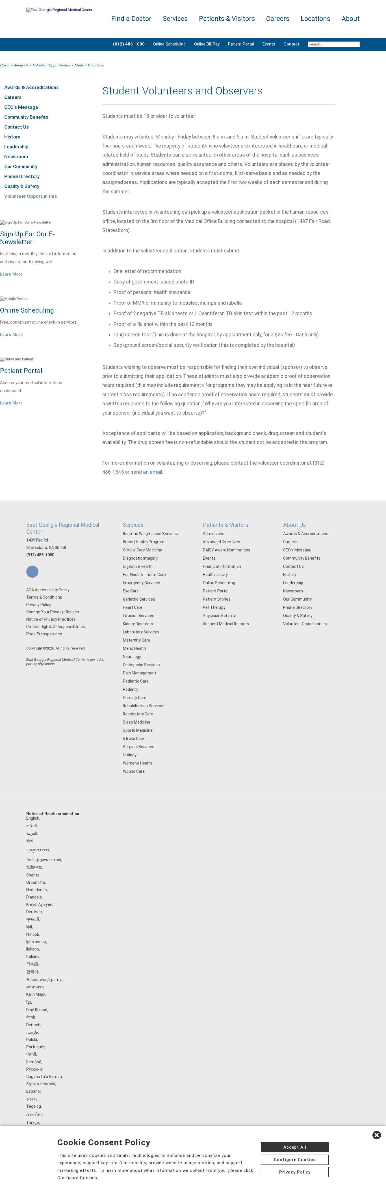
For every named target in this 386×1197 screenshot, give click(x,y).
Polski (31, 1039)
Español (33, 1091)
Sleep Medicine (136, 722)
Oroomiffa (35, 882)
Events (269, 44)
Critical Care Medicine (142, 550)
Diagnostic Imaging (140, 558)
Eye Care (131, 591)
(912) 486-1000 (40, 555)
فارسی (32, 1032)
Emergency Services (141, 583)
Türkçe (32, 1122)
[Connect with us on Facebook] (32, 572)
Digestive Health (138, 566)
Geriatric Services (139, 599)
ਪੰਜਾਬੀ (31, 1054)
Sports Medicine (138, 730)
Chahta (33, 875)
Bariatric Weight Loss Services (150, 533)
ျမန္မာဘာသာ (37, 850)
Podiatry (130, 689)
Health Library (215, 574)
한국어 (32, 971)
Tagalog (33, 1106)
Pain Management (139, 673)
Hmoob (32, 934)
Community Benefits (26, 117)
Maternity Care (136, 640)
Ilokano (32, 949)
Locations (315, 19)
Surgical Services (138, 746)
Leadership (16, 147)
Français (34, 897)
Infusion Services (138, 615)
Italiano (33, 956)
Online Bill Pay (207, 44)
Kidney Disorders (138, 624)
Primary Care (134, 697)
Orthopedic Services (141, 665)
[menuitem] (331, 44)
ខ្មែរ (28, 1002)
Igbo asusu (36, 942)
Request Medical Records (226, 624)
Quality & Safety (21, 186)
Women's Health (137, 763)
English (32, 818)
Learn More (11, 274)
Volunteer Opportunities (51, 65)
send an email (146, 472)
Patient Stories (217, 599)
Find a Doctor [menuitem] (131, 19)
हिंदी (29, 927)
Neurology (132, 656)
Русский (34, 1069)
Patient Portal (241, 44)
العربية (31, 833)
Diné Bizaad (36, 1010)
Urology (129, 755)
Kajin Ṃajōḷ (35, 994)
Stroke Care (133, 738)
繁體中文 (34, 867)
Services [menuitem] (175, 19)
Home (4, 65)
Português (35, 1047)
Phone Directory (22, 176)
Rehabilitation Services (143, 706)
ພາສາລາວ (35, 987)
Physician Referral (219, 615)
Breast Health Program (143, 542)
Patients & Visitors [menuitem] (227, 19)
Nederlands (36, 890)
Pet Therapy (214, 607)
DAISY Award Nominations (226, 550)
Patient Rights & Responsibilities (55, 626)
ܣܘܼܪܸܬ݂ (31, 1098)
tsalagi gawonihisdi (43, 860)
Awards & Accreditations (31, 87)
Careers (12, 97)
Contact (291, 44)
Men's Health (134, 648)
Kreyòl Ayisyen (39, 904)
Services (133, 525)
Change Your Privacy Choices (52, 612)
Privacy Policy (38, 604)
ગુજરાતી (32, 919)
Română (33, 1062)
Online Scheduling (169, 44)
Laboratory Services (141, 632)
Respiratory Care (138, 714)
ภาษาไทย (34, 1114)
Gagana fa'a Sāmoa (44, 1076)
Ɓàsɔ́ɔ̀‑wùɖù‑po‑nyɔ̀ (45, 979)
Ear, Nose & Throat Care (144, 574)
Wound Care (134, 771)
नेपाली (30, 1017)
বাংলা (29, 840)
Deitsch (33, 1025)
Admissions (213, 533)
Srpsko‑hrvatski (40, 1084)
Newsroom (16, 156)
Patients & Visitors (225, 525)
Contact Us (16, 127)
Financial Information (222, 566)
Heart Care (132, 607)
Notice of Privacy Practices (51, 619)
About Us (21, 65)
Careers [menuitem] (277, 19)
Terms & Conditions (44, 597)
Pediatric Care (136, 681)
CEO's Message (21, 107)
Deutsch (34, 912)
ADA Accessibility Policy (48, 590)
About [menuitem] (351, 19)
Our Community (20, 166)
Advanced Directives (221, 542)
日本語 (32, 964)
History (12, 137)
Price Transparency (44, 634)
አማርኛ (32, 825)
